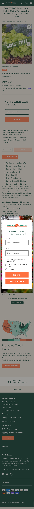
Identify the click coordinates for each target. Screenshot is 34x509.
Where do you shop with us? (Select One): (15, 260)
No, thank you (17, 281)
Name (7, 238)
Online (11, 269)
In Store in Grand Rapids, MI (18, 265)
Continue (17, 275)
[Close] (30, 218)
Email (7, 248)
